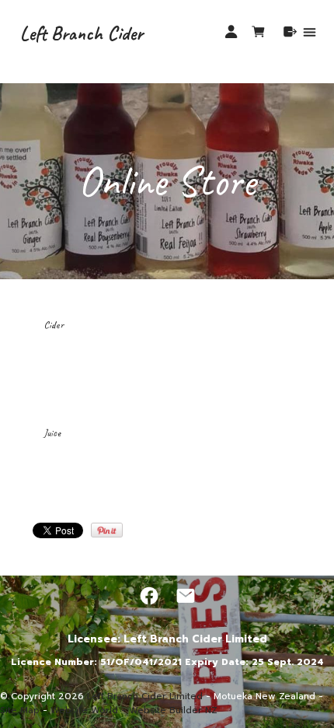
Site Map (20, 710)
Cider (53, 324)
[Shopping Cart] (261, 34)
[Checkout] (290, 31)
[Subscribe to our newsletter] (185, 596)
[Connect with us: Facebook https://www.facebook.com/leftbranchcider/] (149, 596)
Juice (52, 432)
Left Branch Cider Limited (145, 696)
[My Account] (231, 31)
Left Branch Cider (81, 33)
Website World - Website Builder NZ (133, 710)
